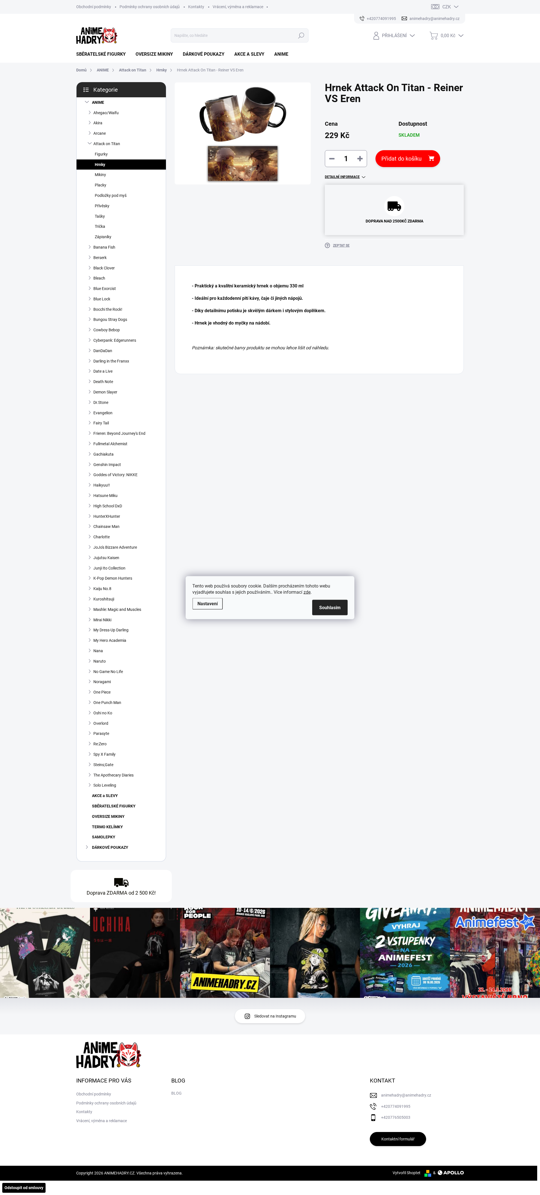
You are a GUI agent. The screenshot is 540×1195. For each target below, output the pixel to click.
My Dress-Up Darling (111, 630)
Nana (98, 651)
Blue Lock (101, 299)
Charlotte (101, 537)
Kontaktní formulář (398, 1139)
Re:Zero (100, 744)
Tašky (100, 216)
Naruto (99, 661)
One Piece (102, 692)
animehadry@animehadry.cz (406, 1095)
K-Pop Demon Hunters (112, 578)
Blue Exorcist (104, 288)
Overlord (100, 723)
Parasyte (101, 733)
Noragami (102, 681)
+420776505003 (395, 1117)
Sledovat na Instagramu (275, 1016)
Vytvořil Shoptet (406, 1173)
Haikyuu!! (101, 485)
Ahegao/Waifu (106, 113)
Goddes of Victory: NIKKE (115, 474)
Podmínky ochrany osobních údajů (150, 6)
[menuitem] (103, 54)
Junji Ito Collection (109, 568)
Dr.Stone (100, 402)
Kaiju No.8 (102, 588)
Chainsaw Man (106, 526)
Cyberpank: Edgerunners (114, 340)
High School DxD (107, 506)
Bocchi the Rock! (107, 309)
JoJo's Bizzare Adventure (115, 547)
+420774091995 (395, 1106)
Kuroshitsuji (103, 599)
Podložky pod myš (111, 195)
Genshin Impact (107, 464)
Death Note (103, 381)
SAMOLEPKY (103, 837)
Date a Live (102, 371)
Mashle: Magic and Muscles (117, 609)
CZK (446, 7)
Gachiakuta (103, 454)
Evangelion (102, 413)
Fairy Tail (101, 423)
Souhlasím (330, 607)
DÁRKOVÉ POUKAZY (110, 847)
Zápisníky (103, 237)
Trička (100, 226)
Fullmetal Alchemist (110, 444)
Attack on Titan (106, 143)
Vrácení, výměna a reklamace (238, 6)
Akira (97, 123)
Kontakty (196, 6)
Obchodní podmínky (93, 6)
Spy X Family (104, 754)
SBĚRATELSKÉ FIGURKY (114, 806)
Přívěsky (102, 206)
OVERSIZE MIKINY (108, 816)
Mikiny (100, 174)
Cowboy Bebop (106, 330)
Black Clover (104, 268)
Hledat (301, 35)
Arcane (99, 133)
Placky (100, 185)
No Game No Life (108, 671)
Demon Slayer (105, 392)
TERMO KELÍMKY (107, 827)
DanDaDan (102, 350)
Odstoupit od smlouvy (23, 1187)
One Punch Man (107, 702)
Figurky (101, 154)
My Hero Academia (109, 640)
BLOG (176, 1093)
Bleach (99, 278)
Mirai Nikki (102, 620)
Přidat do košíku (401, 158)
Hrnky (100, 164)
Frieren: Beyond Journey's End (119, 433)
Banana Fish (104, 247)
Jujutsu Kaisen (106, 557)
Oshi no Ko (102, 713)
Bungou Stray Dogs (110, 319)
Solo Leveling (104, 785)
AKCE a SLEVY (105, 795)
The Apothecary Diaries (113, 775)
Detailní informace (342, 177)
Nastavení (207, 603)
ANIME (98, 102)
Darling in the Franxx (111, 361)
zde (306, 592)
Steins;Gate (103, 764)
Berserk (100, 257)
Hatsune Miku (105, 495)
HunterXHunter (106, 516)
